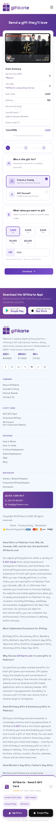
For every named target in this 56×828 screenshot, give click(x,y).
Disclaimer (40, 525)
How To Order (9, 445)
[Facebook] (5, 367)
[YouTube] (31, 367)
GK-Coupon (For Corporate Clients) (14, 423)
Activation (8, 486)
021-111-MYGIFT (15, 500)
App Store (17, 813)
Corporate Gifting (12, 417)
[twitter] (25, 367)
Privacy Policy (25, 525)
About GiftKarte (11, 385)
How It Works (9, 441)
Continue (27, 271)
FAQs (5, 457)
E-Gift (17, 726)
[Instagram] (12, 367)
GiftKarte (21, 516)
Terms (13, 525)
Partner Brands (10, 393)
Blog (5, 462)
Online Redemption (12, 453)
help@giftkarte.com (18, 504)
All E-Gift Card (10, 413)
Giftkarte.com (25, 655)
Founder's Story (11, 389)
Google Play (42, 813)
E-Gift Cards (9, 562)
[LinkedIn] (18, 367)
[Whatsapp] (45, 367)
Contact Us (8, 397)
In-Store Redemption (13, 449)
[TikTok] (38, 367)
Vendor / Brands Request (15, 478)
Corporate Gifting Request (16, 482)
